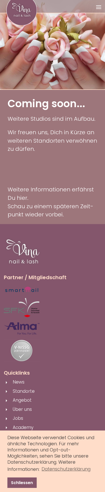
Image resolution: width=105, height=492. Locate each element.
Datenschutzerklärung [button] (66, 469)
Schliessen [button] (22, 483)
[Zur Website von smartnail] (22, 289)
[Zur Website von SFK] (22, 307)
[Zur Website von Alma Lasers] (22, 328)
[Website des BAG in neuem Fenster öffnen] (22, 350)
